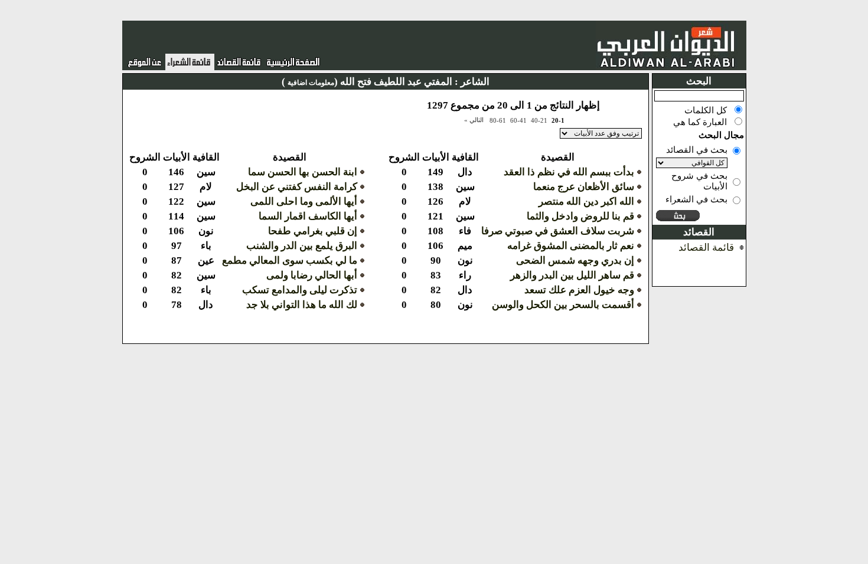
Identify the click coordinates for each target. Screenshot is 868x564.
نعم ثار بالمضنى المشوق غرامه (570, 245)
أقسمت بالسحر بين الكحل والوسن (563, 304)
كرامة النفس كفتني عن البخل (296, 186)
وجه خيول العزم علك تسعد (579, 290)
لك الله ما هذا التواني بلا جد (301, 304)
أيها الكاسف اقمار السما (308, 216)
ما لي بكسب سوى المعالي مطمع (289, 260)
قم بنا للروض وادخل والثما (580, 216)
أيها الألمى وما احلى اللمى (303, 201)
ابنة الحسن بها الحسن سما (302, 172)
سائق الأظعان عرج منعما (583, 186)
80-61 (498, 120)
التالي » (474, 119)
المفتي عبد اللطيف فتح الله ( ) (367, 81)
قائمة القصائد (706, 247)
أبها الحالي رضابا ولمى (311, 275)
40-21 (539, 120)
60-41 (518, 120)
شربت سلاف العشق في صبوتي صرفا (557, 231)
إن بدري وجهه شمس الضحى (575, 260)
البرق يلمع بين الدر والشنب (301, 245)
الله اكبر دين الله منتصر (586, 201)
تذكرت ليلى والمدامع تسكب (299, 290)
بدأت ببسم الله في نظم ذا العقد (569, 172)
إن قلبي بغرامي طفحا (312, 231)
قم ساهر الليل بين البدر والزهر (572, 275)
